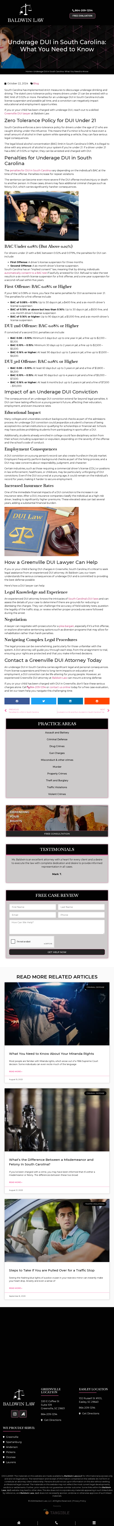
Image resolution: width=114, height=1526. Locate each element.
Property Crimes (57, 773)
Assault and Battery (57, 732)
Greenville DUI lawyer (17, 113)
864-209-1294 (84, 10)
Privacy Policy (79, 1501)
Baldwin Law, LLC (43, 1501)
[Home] (18, 1523)
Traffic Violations (57, 787)
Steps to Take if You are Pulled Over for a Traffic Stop (52, 1270)
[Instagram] (15, 1414)
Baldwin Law (59, 677)
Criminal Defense (57, 739)
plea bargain (66, 626)
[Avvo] (23, 1414)
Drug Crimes (57, 746)
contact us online (60, 687)
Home (29, 71)
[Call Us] (56, 1523)
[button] (17, 701)
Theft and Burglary (57, 780)
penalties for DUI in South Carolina (30, 170)
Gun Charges (57, 753)
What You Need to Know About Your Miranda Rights (51, 1054)
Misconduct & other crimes (57, 760)
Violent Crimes (57, 794)
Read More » (15, 1071)
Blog (36, 83)
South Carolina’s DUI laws (83, 598)
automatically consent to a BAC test (25, 273)
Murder (57, 766)
